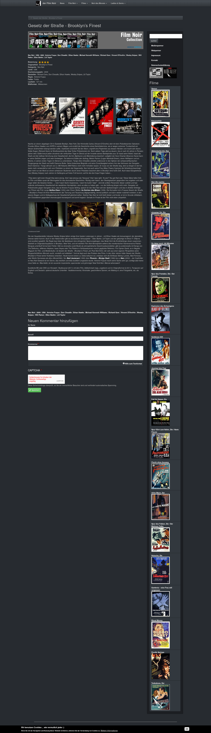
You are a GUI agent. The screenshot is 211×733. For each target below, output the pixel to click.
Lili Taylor (48, 57)
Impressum (155, 55)
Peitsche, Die (156, 555)
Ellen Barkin (38, 57)
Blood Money (157, 620)
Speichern (35, 390)
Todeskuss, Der (157, 683)
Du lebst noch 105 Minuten (162, 243)
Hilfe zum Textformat (133, 363)
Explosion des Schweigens (162, 306)
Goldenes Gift (157, 337)
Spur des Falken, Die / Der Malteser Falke (162, 525)
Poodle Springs (157, 652)
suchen (154, 41)
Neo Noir (31, 55)
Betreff (30, 334)
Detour (154, 88)
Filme (83, 3)
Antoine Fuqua (50, 55)
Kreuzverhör (156, 121)
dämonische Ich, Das (160, 151)
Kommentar (32, 344)
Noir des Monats (99, 3)
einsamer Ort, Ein (158, 212)
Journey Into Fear (158, 368)
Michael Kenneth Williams (89, 55)
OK (187, 729)
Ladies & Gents (117, 3)
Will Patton (39, 315)
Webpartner (156, 50)
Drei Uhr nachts (157, 182)
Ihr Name (31, 325)
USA (37, 55)
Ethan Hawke (73, 55)
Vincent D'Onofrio (118, 55)
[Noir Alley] (170, 72)
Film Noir (72, 3)
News (62, 3)
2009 (42, 55)
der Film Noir (49, 3)
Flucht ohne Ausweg (160, 462)
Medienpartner (157, 45)
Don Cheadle (62, 55)
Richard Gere (105, 55)
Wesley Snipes (131, 55)
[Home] (39, 3)
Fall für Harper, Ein (159, 399)
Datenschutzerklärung (160, 65)
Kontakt (154, 60)
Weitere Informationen (109, 730)
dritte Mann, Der (158, 493)
